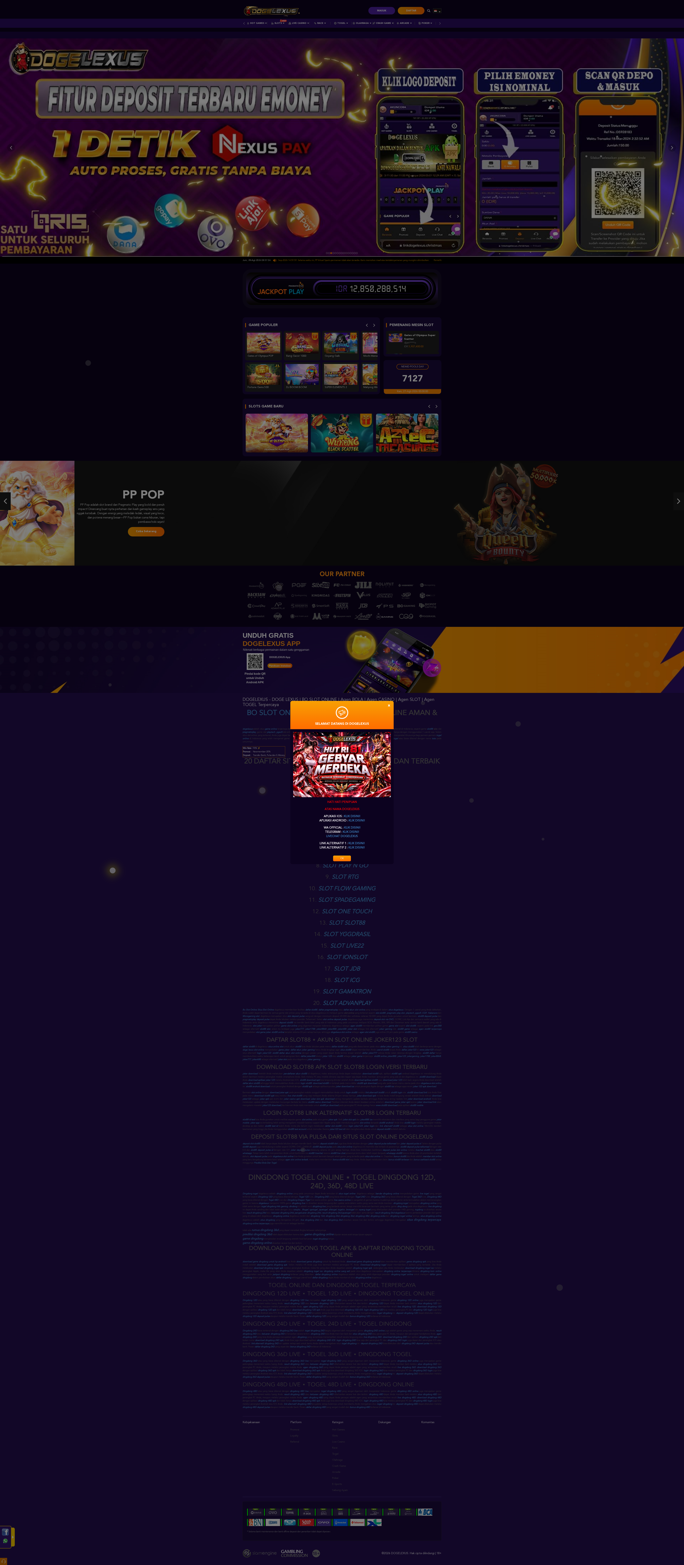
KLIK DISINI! (352, 816)
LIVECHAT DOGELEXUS (342, 836)
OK (342, 858)
